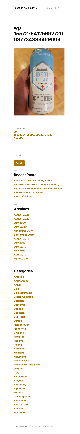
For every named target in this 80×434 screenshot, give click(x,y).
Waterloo (19, 412)
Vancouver (20, 400)
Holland (18, 340)
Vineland (19, 408)
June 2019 (20, 246)
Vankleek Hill (21, 404)
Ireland (18, 344)
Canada (18, 308)
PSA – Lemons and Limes (28, 192)
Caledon (19, 300)
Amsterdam (21, 280)
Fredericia (20, 328)
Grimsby (19, 332)
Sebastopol (20, 376)
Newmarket (20, 356)
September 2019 (24, 234)
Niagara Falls (21, 360)
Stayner (18, 380)
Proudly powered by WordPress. (41, 426)
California (19, 304)
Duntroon (19, 316)
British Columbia (23, 296)
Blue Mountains (23, 292)
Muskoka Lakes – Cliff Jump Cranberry (36, 184)
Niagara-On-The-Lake (27, 364)
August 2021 (21, 214)
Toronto (18, 392)
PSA (16, 372)
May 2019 (19, 250)
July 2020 (20, 222)
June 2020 (20, 226)
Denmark (19, 312)
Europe (18, 320)
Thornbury (20, 384)
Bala (16, 288)
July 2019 (19, 242)
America (19, 276)
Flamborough (21, 324)
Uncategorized (22, 396)
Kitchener (20, 348)
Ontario (18, 368)
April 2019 (20, 254)
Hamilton (19, 336)
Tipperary (20, 388)
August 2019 (21, 238)
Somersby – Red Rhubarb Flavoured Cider (38, 188)
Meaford (19, 352)
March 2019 (21, 258)
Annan (17, 284)
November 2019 (23, 230)
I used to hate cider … (25, 7)
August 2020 (22, 218)
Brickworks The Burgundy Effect (33, 180)
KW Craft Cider (23, 196)
